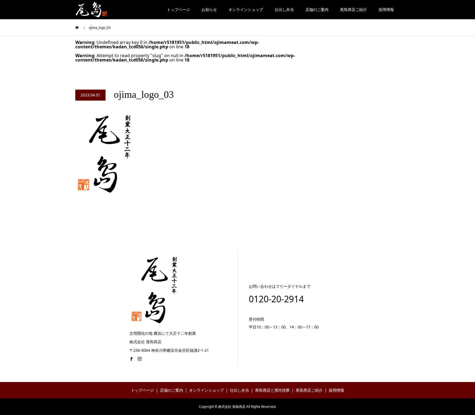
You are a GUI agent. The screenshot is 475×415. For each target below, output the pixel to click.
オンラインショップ (245, 9)
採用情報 (386, 9)
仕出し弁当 (284, 9)
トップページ (178, 9)
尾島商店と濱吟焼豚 (272, 390)
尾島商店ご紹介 (353, 9)
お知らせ (209, 9)
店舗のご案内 (316, 9)
